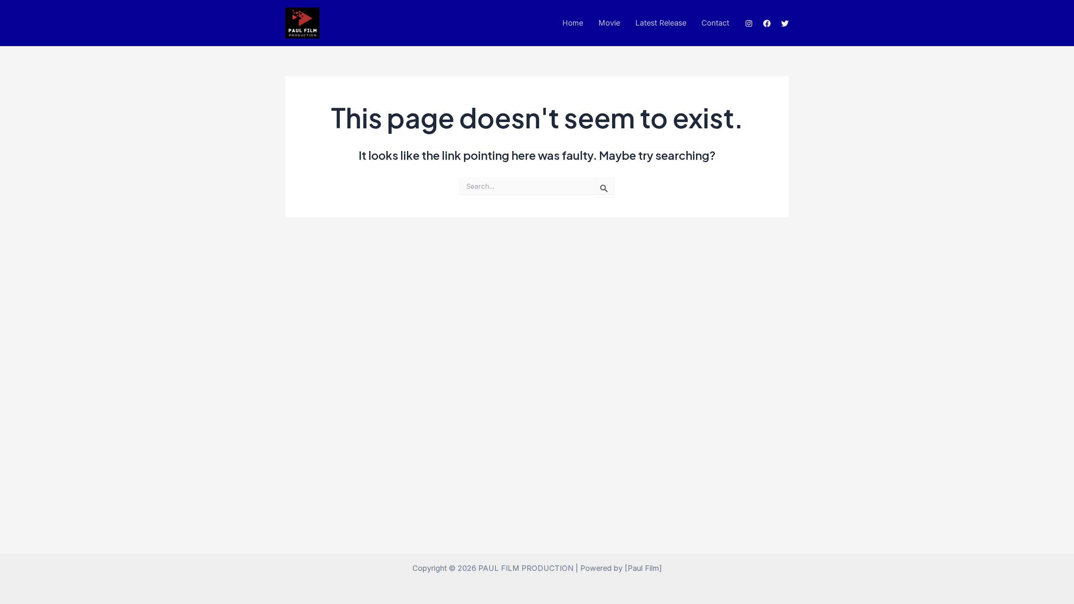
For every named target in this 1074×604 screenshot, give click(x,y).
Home (572, 22)
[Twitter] (785, 23)
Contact (715, 22)
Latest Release (660, 22)
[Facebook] (767, 23)
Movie (609, 22)
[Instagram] (749, 23)
